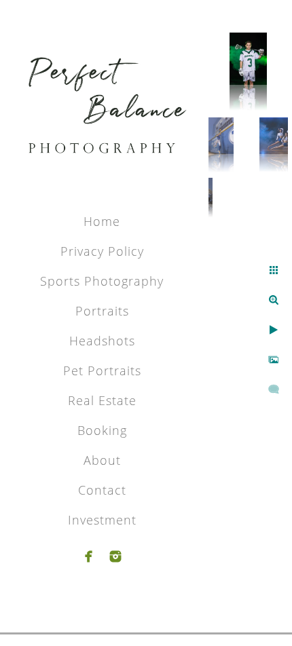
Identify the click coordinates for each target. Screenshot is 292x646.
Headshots (102, 340)
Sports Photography (102, 281)
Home (102, 221)
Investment (102, 520)
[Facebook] (89, 556)
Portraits (102, 311)
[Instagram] (115, 556)
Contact (102, 490)
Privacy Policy (102, 251)
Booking (102, 430)
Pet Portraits (102, 370)
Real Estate (102, 400)
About (102, 460)
